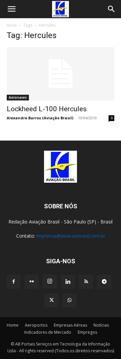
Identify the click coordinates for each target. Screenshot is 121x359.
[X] (51, 300)
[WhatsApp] (69, 300)
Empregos (87, 332)
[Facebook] (13, 282)
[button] (11, 9)
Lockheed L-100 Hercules (47, 109)
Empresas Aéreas (70, 325)
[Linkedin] (68, 282)
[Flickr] (31, 282)
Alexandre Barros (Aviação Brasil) (40, 117)
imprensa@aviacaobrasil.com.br (70, 236)
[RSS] (86, 282)
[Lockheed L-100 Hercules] (60, 73)
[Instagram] (49, 281)
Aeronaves (18, 97)
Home (12, 325)
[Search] (111, 9)
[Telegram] (104, 282)
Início (12, 25)
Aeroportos (36, 325)
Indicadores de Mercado (47, 332)
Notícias (101, 325)
